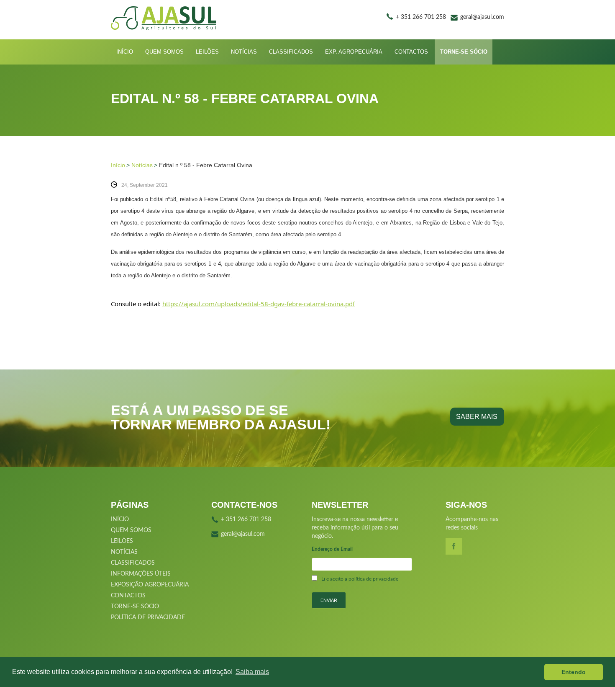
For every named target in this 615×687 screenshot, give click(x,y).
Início (124, 52)
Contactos (411, 52)
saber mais (476, 416)
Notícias (244, 52)
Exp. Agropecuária (353, 52)
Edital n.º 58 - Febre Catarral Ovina (205, 165)
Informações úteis (141, 574)
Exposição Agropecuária (150, 585)
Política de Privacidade (148, 617)
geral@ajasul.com (482, 17)
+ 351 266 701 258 (421, 17)
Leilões (207, 52)
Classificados (291, 52)
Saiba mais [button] (252, 671)
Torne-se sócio (463, 52)
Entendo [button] (573, 672)
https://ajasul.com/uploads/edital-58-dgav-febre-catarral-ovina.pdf (258, 304)
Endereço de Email (332, 549)
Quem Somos (164, 52)
